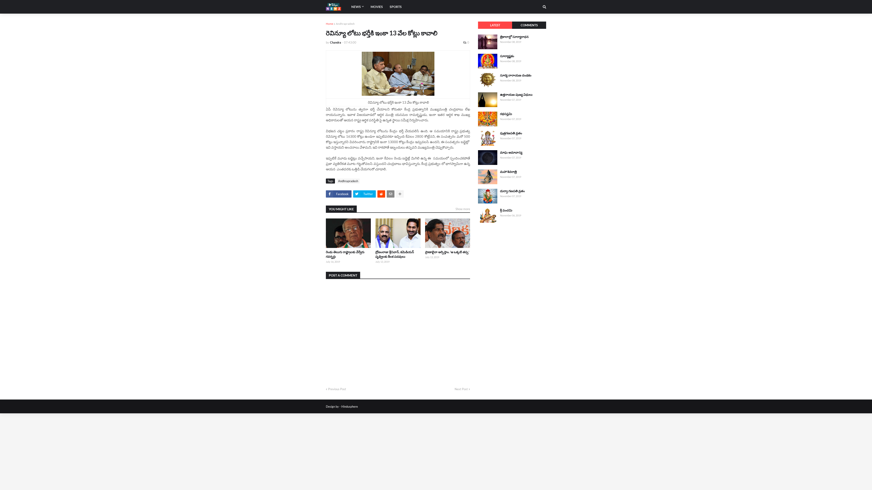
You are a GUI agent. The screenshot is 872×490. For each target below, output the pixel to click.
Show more (463, 209)
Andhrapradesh (345, 23)
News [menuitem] (356, 7)
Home (329, 23)
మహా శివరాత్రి (508, 172)
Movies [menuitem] (377, 7)
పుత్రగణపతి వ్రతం (511, 133)
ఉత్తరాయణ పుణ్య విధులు (516, 94)
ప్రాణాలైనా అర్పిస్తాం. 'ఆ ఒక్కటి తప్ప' (447, 252)
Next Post (461, 389)
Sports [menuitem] (396, 7)
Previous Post (337, 389)
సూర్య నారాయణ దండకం (515, 75)
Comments (529, 25)
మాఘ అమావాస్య (511, 152)
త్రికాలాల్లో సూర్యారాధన (514, 37)
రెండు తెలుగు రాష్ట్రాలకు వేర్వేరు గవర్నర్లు (345, 254)
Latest (495, 25)
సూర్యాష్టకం (507, 56)
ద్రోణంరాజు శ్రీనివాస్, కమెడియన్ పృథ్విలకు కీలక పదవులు (394, 254)
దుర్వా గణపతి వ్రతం (512, 191)
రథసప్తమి (506, 114)
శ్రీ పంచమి (506, 210)
